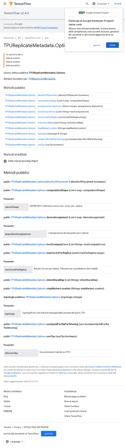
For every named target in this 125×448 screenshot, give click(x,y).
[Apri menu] (5, 3)
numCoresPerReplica (48, 117)
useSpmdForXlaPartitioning (51, 139)
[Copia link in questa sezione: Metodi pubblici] (28, 88)
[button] (21, 161)
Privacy (17, 427)
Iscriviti (49, 433)
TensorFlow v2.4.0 (16, 13)
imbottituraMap (45, 122)
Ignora (96, 45)
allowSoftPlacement (48, 95)
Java (46, 38)
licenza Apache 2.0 (64, 370)
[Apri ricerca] (87, 4)
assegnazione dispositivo (50, 106)
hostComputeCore (47, 111)
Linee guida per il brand (75, 411)
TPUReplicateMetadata (42, 78)
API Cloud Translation (47, 27)
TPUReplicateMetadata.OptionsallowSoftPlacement (40, 181)
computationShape (47, 100)
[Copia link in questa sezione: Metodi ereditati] (30, 155)
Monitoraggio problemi (75, 396)
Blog (6, 396)
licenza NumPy (10, 376)
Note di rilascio (71, 401)
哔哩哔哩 (8, 411)
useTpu (41, 144)
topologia (42, 133)
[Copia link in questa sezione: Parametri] (17, 199)
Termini (7, 427)
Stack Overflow (71, 406)
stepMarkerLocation (47, 128)
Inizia (112, 45)
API (19, 38)
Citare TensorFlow (73, 416)
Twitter (7, 406)
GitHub (7, 401)
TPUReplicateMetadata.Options (20, 95)
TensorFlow (9, 38)
